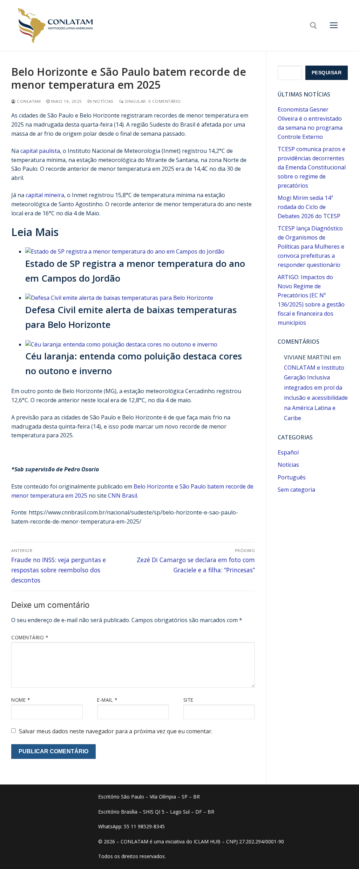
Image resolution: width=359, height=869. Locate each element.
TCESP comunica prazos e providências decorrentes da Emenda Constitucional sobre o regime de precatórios (312, 167)
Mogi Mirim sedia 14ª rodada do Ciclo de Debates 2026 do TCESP (309, 207)
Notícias (103, 101)
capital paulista (40, 151)
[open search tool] (313, 25)
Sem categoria (296, 489)
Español (288, 452)
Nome (20, 699)
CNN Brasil (122, 495)
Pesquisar (327, 72)
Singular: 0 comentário (152, 101)
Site (188, 699)
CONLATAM (28, 101)
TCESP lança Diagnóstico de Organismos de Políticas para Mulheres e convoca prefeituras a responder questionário (311, 246)
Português (292, 477)
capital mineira (45, 195)
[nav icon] (334, 25)
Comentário (29, 637)
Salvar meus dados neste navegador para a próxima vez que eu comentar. (115, 731)
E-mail (107, 699)
